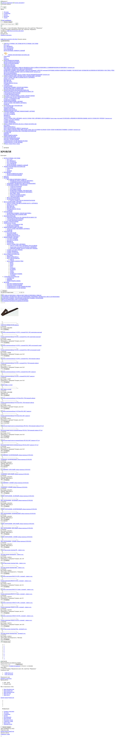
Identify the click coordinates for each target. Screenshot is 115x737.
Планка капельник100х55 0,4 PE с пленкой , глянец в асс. (16, 580)
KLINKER (43, 129)
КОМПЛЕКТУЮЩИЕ (10, 100)
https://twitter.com (8, 690)
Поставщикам (7, 717)
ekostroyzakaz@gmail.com (7, 697)
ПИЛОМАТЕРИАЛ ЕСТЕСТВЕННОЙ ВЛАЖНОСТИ (18, 91)
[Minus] (1, 335)
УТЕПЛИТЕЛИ (8, 231)
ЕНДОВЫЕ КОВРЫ (53, 70)
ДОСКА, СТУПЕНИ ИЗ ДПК (12, 98)
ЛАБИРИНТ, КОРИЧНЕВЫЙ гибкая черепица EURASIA (16, 459)
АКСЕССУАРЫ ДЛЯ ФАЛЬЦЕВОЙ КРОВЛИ (29, 74)
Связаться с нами (8, 721)
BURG (26, 129)
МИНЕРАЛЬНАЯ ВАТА (10, 110)
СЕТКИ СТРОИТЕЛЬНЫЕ (11, 221)
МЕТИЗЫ (6, 282)
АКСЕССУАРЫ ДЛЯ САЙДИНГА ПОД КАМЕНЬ (36, 118)
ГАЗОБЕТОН (7, 132)
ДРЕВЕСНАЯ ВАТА (9, 108)
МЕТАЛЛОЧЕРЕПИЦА (10, 73)
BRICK (19, 128)
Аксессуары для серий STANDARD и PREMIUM (63, 118)
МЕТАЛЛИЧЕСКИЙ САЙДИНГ (13, 202)
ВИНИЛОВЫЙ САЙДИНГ (11, 237)
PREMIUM (7, 115)
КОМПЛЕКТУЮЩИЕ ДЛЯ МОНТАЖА (70, 70)
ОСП (5, 57)
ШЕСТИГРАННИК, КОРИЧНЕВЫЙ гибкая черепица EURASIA (18, 513)
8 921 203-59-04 (19, 31)
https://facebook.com (9, 689)
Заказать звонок (22, 39)
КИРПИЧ (6, 133)
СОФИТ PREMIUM (9, 121)
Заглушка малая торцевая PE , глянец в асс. (12, 554)
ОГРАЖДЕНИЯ (8, 211)
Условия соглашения (14, 666)
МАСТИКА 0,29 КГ (6, 389)
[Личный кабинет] (57, 4)
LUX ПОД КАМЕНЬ (9, 114)
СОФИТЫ (6, 84)
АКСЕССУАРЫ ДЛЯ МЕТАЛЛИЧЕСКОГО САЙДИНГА (19, 77)
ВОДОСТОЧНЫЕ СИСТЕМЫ (12, 158)
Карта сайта (7, 722)
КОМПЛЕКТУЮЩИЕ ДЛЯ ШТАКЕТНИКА (16, 87)
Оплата (6, 14)
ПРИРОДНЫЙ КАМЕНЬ (10, 135)
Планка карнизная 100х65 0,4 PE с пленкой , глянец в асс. (16, 607)
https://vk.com (7, 693)
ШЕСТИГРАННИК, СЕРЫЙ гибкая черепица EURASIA (16, 541)
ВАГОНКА (7, 125)
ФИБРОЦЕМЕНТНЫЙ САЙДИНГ (13, 227)
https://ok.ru (7, 695)
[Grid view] (2, 294)
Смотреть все (70, 67)
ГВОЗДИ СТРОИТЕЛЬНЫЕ (11, 139)
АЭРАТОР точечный (42, 70)
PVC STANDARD (9, 47)
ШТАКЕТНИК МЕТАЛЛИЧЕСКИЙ (13, 88)
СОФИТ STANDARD (10, 122)
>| (4, 658)
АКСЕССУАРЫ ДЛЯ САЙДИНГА (13, 118)
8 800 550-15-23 (11, 31)
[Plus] (17, 335)
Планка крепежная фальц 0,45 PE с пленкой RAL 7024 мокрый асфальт (20, 363)
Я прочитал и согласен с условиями (18, 666)
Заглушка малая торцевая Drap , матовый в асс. (13, 633)
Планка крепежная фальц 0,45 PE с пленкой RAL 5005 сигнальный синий (20, 350)
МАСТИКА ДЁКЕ (109, 70)
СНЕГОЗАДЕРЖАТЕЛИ (26, 71)
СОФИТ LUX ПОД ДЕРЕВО (11, 119)
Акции (5, 17)
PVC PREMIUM (8, 46)
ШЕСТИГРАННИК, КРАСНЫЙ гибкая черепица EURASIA (17, 528)
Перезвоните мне (5, 677)
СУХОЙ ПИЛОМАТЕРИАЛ (11, 94)
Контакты (6, 16)
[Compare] (4, 331)
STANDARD (7, 117)
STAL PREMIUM (8, 49)
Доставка (6, 12)
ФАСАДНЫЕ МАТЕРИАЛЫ (11, 254)
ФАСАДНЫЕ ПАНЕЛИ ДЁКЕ (12, 129)
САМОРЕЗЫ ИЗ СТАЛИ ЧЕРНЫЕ (13, 142)
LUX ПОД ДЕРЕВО (9, 112)
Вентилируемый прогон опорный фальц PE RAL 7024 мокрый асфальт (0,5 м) (21, 430)
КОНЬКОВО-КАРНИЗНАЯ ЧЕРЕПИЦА (93, 70)
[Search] (16, 24)
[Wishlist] (2, 331)
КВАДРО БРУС (8, 81)
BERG (22, 129)
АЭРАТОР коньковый (30, 70)
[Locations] (2, 7)
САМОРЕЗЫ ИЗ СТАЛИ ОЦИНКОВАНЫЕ (16, 141)
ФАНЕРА (6, 59)
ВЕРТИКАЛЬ (7, 80)
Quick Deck (7, 56)
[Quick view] (1, 331)
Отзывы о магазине (9, 711)
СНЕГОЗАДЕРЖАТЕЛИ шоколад (10, 325)
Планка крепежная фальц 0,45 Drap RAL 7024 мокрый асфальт (17, 402)
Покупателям (7, 718)
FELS (33, 129)
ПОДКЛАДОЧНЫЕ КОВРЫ (11, 71)
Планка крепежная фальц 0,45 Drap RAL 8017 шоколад (15, 415)
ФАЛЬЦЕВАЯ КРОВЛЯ (10, 74)
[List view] (1, 294)
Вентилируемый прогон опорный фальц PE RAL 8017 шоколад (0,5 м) (19, 445)
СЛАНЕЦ (70, 129)
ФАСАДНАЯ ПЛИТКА (10, 128)
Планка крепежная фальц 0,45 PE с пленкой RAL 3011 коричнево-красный (21, 336)
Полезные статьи (8, 720)
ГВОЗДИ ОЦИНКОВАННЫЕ (12, 138)
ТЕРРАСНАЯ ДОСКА (10, 223)
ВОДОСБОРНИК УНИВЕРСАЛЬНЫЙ (14, 50)
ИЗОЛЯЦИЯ (7, 172)
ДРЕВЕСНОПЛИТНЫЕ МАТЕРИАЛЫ (14, 166)
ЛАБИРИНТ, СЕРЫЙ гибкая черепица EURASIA (14, 487)
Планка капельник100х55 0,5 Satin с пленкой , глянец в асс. (16, 594)
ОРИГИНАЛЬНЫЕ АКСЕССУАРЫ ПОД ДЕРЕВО (91, 118)
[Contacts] (4, 7)
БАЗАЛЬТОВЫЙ (8, 107)
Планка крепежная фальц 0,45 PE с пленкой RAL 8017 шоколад (18, 376)
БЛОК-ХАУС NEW (9, 78)
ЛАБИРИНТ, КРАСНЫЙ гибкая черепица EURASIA (15, 474)
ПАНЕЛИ (6, 104)
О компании (7, 13)
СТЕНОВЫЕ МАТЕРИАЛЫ (11, 276)
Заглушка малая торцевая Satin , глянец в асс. (13, 567)
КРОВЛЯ (6, 178)
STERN (53, 129)
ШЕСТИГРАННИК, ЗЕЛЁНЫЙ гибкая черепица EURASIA (17, 500)
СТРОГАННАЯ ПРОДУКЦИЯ (12, 93)
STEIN (48, 129)
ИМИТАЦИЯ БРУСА (9, 126)
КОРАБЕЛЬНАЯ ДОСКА (11, 83)
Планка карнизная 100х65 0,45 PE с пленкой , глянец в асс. (16, 620)
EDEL (29, 129)
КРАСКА (6, 176)
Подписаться (19, 664)
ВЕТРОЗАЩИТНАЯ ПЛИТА (12, 62)
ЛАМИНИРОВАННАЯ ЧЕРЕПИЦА (57, 67)
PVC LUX (6, 45)
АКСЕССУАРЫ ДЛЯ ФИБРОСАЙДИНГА (15, 102)
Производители (8, 724)
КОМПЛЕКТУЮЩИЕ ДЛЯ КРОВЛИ (14, 70)
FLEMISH (37, 129)
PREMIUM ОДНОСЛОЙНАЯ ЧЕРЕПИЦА (35, 67)
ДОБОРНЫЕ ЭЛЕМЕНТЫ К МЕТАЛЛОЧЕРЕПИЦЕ (18, 69)
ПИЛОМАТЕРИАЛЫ (9, 216)
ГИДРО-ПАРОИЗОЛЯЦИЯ (11, 63)
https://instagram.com (9, 692)
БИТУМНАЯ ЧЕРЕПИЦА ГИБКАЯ (13, 67)
